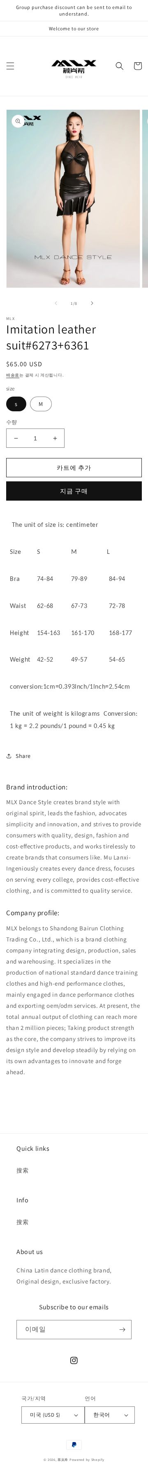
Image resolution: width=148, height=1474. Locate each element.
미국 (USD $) (45, 1414)
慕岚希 (63, 1459)
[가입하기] (122, 1329)
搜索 (22, 1170)
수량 (11, 422)
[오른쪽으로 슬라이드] (92, 303)
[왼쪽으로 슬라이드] (56, 303)
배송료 (12, 375)
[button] (10, 66)
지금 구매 (74, 491)
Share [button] (23, 756)
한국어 (101, 1414)
